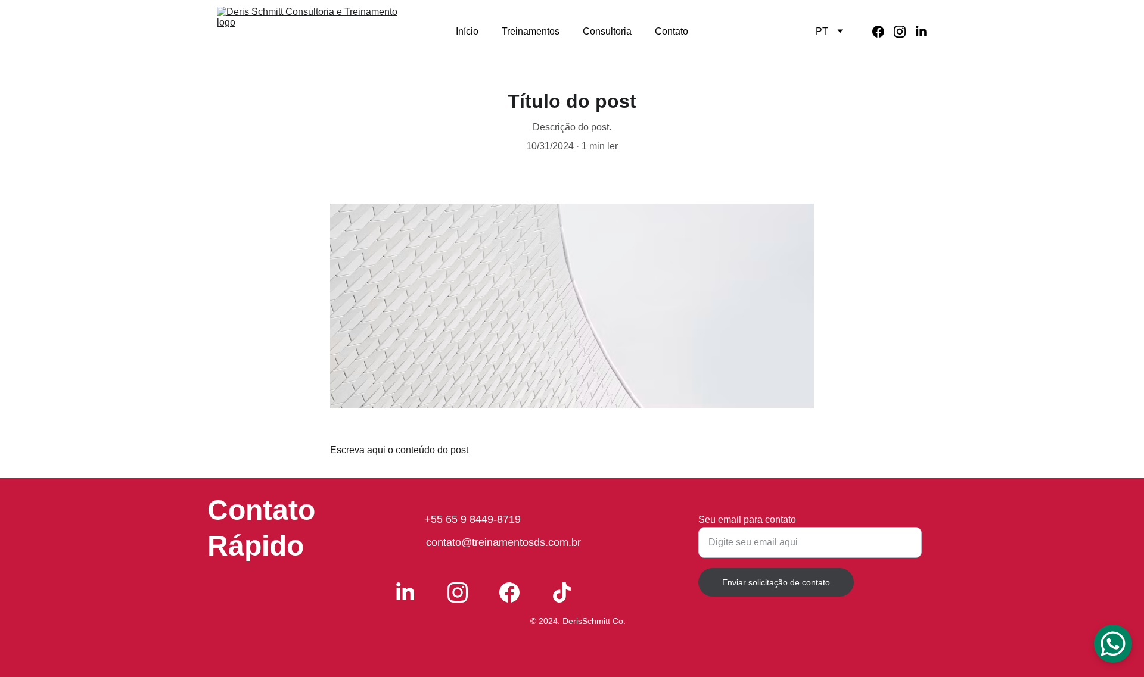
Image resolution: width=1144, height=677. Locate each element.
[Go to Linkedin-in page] (921, 32)
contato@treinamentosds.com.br (503, 542)
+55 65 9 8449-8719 (472, 519)
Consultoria (607, 31)
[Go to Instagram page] (904, 32)
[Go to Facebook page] (883, 32)
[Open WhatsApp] (1113, 644)
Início (467, 31)
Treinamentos (530, 31)
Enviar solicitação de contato (776, 582)
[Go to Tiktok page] (562, 592)
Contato (671, 31)
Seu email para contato (747, 519)
